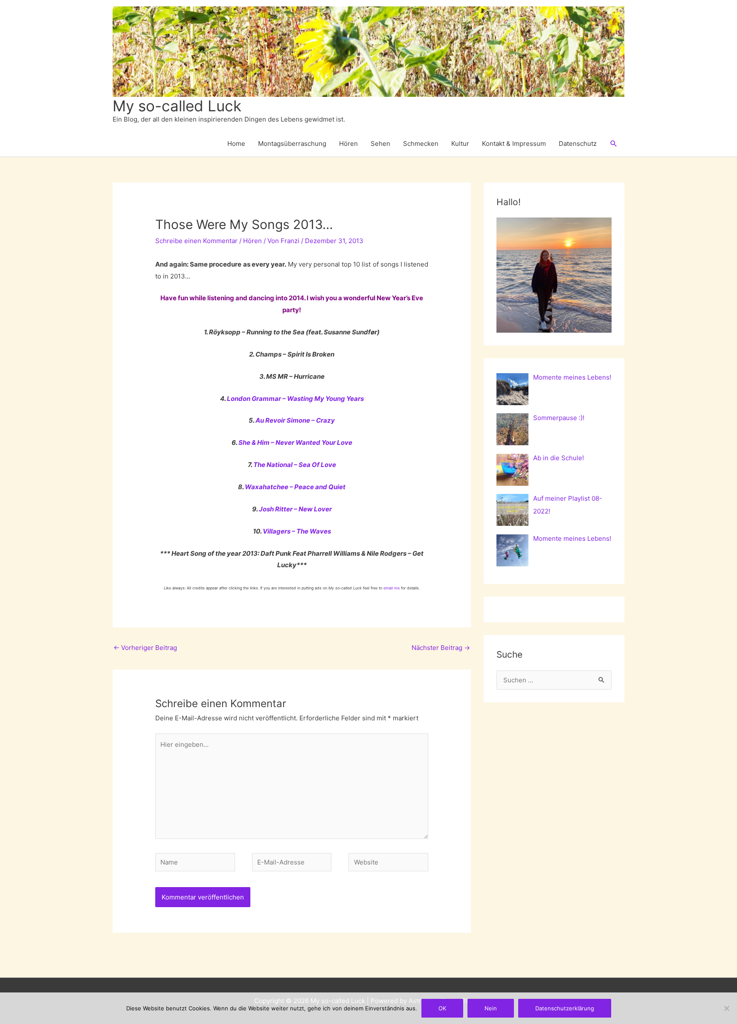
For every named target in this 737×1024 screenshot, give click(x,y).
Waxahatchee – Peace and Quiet (295, 487)
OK (442, 1008)
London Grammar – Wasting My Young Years (295, 399)
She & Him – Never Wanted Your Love (295, 442)
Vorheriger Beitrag (145, 648)
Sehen (380, 143)
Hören (348, 143)
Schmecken (420, 143)
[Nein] (726, 1008)
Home (236, 143)
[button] (613, 143)
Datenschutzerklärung (564, 1008)
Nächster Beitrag (441, 648)
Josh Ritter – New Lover (295, 509)
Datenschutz (578, 143)
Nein (491, 1008)
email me (391, 588)
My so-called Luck (177, 106)
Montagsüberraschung (292, 143)
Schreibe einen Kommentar (196, 241)
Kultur (460, 143)
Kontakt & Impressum (514, 143)
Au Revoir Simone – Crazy (295, 420)
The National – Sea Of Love (294, 465)
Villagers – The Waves (297, 531)
